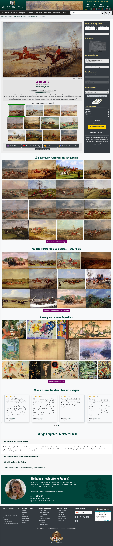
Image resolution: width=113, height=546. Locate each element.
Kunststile (30, 13)
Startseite (3, 16)
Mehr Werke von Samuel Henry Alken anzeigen (56, 310)
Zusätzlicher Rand (88, 32)
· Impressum (24, 512)
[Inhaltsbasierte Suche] (106, 13)
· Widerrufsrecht (25, 518)
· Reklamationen (25, 520)
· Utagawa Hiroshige (62, 518)
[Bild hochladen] (110, 13)
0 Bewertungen (45, 149)
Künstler (15, 13)
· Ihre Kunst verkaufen (44, 512)
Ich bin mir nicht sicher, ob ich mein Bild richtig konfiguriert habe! (24, 468)
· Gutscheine (42, 522)
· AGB (23, 514)
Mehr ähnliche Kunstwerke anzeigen (56, 242)
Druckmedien (47, 13)
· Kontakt (24, 510)
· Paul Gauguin (60, 514)
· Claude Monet (60, 512)
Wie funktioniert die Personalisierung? (16, 441)
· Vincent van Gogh (61, 510)
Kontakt (64, 13)
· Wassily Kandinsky (61, 516)
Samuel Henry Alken (32, 16)
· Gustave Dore (60, 520)
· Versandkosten (43, 514)
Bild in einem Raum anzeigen (69, 146)
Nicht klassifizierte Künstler (20, 16)
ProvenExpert (10, 418)
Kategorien (22, 13)
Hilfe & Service (56, 13)
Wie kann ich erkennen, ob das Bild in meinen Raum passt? (22, 456)
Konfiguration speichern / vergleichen (97, 96)
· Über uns (24, 522)
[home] (2, 12)
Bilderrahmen (38, 13)
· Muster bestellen (43, 524)
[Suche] (102, 13)
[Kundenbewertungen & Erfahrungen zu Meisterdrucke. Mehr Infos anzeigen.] (103, 514)
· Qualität (41, 516)
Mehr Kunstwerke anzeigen (56, 381)
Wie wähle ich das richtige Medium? (15, 462)
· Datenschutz (25, 516)
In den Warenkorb (97, 127)
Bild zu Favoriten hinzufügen (33, 146)
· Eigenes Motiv (42, 510)
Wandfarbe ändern (51, 146)
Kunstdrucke (8, 13)
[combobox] (97, 34)
